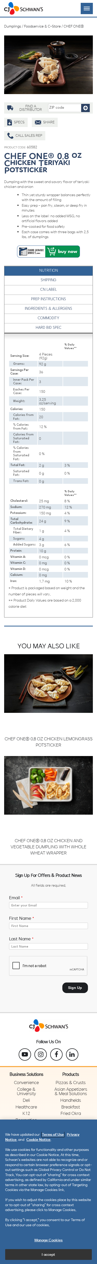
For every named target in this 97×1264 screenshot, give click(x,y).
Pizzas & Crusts (71, 1082)
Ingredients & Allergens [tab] (48, 309)
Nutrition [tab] (48, 271)
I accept (48, 1254)
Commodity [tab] (48, 318)
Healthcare (26, 1107)
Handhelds (70, 1100)
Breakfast (70, 1107)
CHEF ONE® (74, 26)
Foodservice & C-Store (42, 26)
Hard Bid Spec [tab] (49, 328)
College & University (26, 1091)
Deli (26, 1100)
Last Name (21, 938)
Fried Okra (71, 1113)
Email (16, 897)
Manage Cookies (48, 1240)
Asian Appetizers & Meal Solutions (70, 1091)
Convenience (26, 1082)
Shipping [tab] (48, 280)
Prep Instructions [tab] (48, 299)
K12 (26, 1113)
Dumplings (12, 26)
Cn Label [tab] (48, 290)
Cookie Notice (38, 1139)
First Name (21, 918)
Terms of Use (53, 1134)
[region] (48, 1192)
